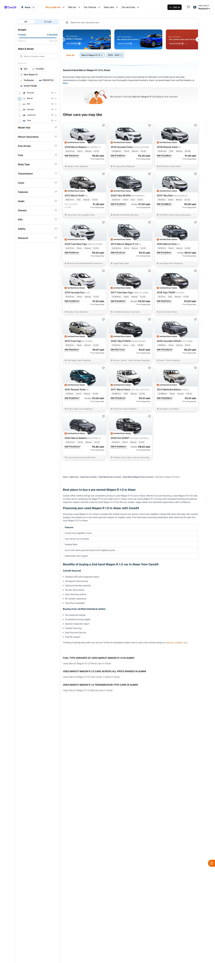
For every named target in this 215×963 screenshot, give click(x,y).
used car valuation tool (176, 642)
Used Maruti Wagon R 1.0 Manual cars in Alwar (88, 690)
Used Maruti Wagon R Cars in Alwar (138, 477)
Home (65, 477)
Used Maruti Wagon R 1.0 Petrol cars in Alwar (87, 663)
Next (198, 39)
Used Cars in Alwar (88, 477)
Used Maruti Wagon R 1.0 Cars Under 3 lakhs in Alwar (91, 676)
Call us (176, 7)
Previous (62, 39)
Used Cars (74, 477)
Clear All (70, 55)
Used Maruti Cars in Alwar (110, 477)
